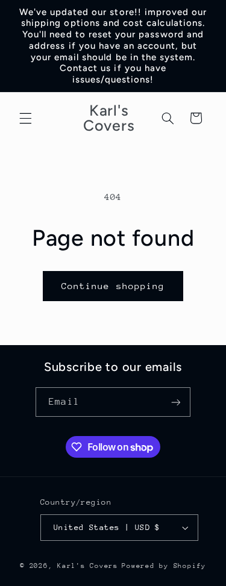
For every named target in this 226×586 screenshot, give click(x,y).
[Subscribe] (175, 402)
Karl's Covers (87, 566)
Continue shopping (113, 286)
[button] (25, 118)
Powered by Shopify (164, 566)
